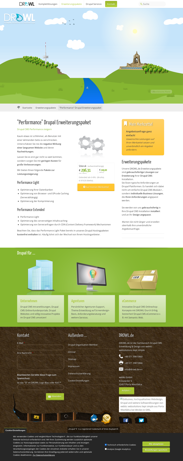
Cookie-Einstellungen (78, 380)
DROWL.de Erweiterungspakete (145, 168)
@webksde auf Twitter (141, 421)
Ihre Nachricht (25, 352)
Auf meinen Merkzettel (97, 187)
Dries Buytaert (111, 429)
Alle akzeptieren (156, 444)
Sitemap (72, 359)
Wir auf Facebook (125, 421)
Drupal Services (94, 4)
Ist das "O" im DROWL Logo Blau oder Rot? (39, 382)
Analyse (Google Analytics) (118, 449)
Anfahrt (128, 391)
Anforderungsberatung (89, 313)
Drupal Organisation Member (83, 344)
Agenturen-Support (94, 306)
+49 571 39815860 (134, 356)
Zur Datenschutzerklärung (44, 455)
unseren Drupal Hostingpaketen (92, 230)
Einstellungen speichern (156, 450)
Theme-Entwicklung (81, 310)
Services (83, 317)
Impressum (74, 366)
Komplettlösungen (48, 4)
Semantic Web (135, 317)
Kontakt (111, 4)
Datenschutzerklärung (79, 373)
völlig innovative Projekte (47, 313)
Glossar (72, 351)
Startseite (27, 107)
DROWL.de (124, 343)
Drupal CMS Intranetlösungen (35, 306)
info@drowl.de (133, 369)
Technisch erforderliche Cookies (121, 445)
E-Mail (21, 343)
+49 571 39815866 (134, 363)
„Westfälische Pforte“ (161, 91)
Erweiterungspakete (71, 4)
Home (26, 4)
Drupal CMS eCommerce (146, 313)
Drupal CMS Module (151, 189)
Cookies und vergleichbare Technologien (46, 436)
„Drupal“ (73, 429)
